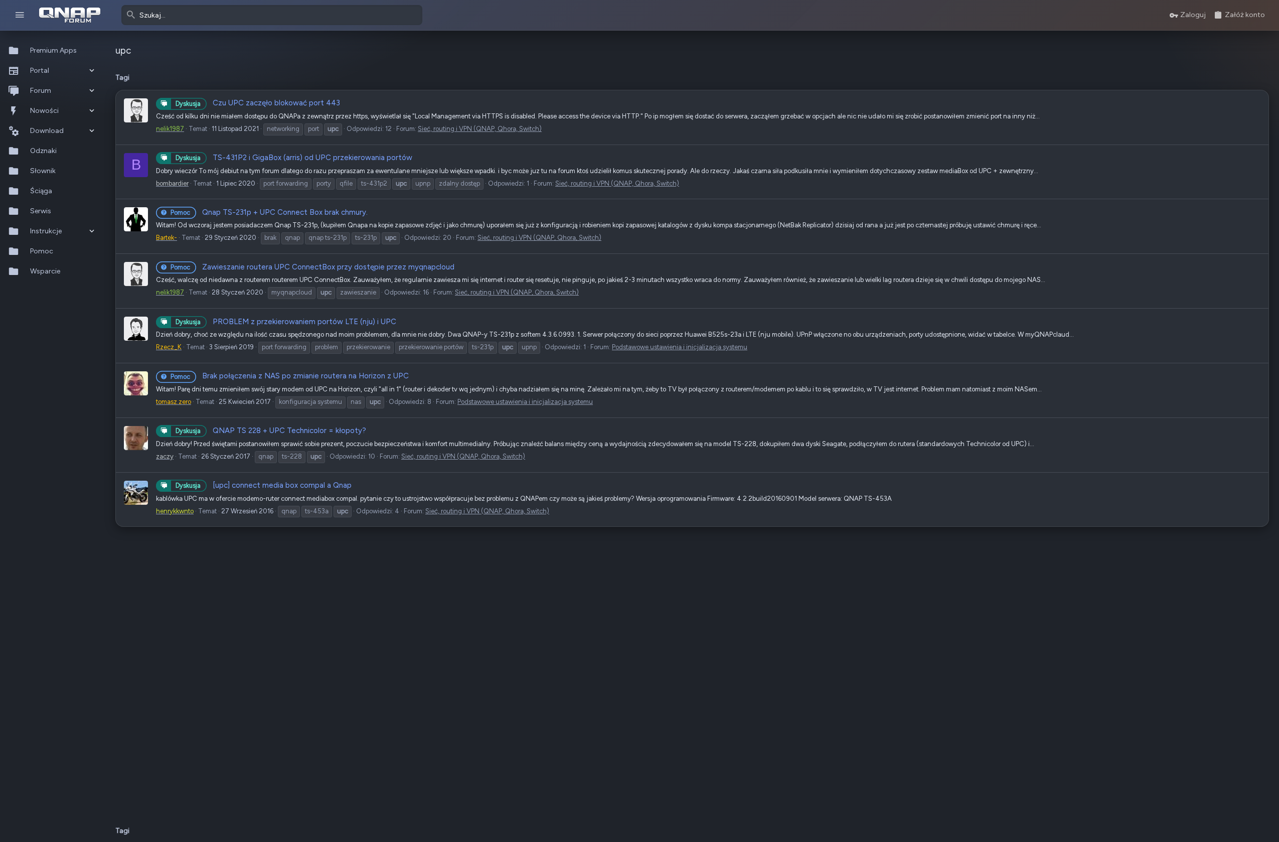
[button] (20, 15)
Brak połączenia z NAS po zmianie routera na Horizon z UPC (290, 375)
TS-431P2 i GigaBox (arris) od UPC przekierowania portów (294, 157)
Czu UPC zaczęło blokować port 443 (258, 102)
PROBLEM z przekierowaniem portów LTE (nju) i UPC (286, 321)
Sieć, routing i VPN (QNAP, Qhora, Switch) (480, 128)
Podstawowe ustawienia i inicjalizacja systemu (679, 347)
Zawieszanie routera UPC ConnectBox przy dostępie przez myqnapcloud (312, 266)
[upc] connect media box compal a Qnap (264, 485)
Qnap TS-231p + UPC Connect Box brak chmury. (269, 212)
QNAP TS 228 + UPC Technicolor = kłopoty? (271, 430)
